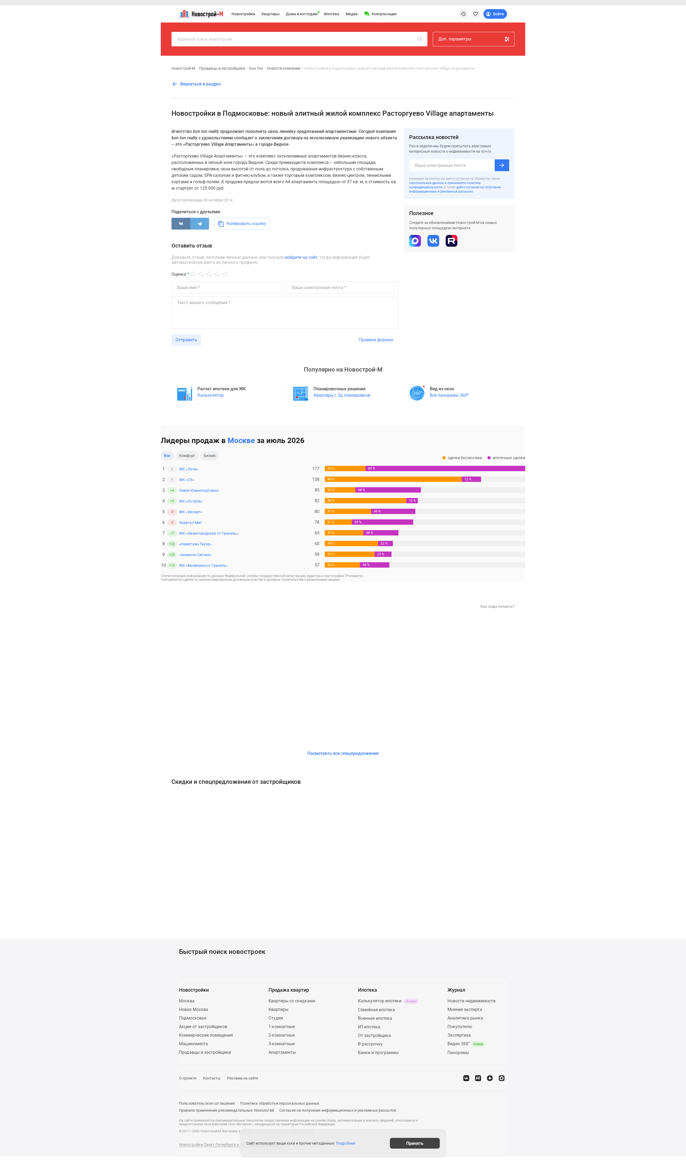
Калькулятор (210, 395)
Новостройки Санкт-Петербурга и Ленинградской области (231, 1144)
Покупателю (460, 1026)
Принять (414, 1143)
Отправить (186, 339)
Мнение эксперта (465, 1009)
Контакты (212, 1078)
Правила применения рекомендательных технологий (226, 1110)
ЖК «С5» (186, 480)
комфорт (187, 455)
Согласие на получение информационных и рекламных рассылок (337, 1110)
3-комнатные (282, 1043)
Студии (276, 1018)
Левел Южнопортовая (198, 490)
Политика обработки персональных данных (279, 1103)
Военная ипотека (375, 1018)
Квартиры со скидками (292, 1000)
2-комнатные (282, 1035)
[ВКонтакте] (181, 224)
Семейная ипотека (376, 1009)
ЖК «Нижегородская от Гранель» (208, 533)
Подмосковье (192, 1018)
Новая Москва (193, 1009)
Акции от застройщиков (203, 1026)
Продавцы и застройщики (222, 68)
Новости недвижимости (471, 1000)
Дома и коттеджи (302, 14)
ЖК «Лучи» (189, 469)
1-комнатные (282, 1026)
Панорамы (458, 1052)
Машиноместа (193, 1043)
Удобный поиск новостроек (204, 39)
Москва (187, 1000)
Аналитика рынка (465, 1018)
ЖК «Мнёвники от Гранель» (203, 565)
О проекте (187, 1078)
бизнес (210, 455)
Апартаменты (282, 1052)
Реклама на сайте (242, 1078)
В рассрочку (370, 1044)
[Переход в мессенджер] (501, 1078)
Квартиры (270, 14)
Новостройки (243, 14)
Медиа (352, 14)
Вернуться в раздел (200, 84)
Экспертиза (459, 1035)
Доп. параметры (454, 39)
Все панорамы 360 (449, 395)
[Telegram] (199, 224)
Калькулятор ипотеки (387, 1000)
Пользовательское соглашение (207, 1103)
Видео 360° (465, 1043)
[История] (463, 14)
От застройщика (374, 1035)
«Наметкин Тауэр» (195, 544)
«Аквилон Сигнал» (195, 555)
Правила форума (376, 339)
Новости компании (283, 68)
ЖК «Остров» (191, 501)
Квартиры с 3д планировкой (342, 395)
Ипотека (331, 14)
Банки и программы (378, 1052)
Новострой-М (183, 68)
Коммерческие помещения (206, 1035)
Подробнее (345, 1143)
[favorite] (475, 14)
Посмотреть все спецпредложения (343, 753)
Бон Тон (256, 68)
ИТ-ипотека (369, 1026)
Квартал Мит (190, 522)
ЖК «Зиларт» (190, 512)
